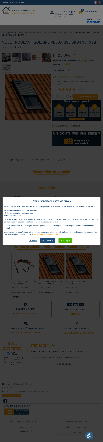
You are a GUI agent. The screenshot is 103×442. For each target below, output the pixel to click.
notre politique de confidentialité (46, 234)
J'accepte (65, 240)
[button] (89, 435)
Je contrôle (47, 240)
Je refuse (33, 241)
